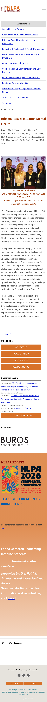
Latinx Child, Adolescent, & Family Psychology (23, 49)
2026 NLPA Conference (22, 408)
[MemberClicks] (10, 9)
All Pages (6, 103)
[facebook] (24, 675)
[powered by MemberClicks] (23, 699)
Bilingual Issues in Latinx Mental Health (20, 34)
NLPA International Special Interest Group (21, 77)
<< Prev (4, 334)
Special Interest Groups (13, 29)
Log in (33, 683)
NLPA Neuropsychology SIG (15, 63)
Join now (14, 683)
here (3, 528)
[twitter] (19, 675)
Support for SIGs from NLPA (15, 97)
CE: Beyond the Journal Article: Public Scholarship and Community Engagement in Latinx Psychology (20, 399)
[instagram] (28, 675)
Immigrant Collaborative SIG (15, 83)
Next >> (13, 334)
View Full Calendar (21, 415)
